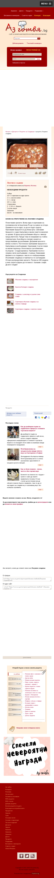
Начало (8, 131)
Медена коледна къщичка (32, 680)
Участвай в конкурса (34, 43)
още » (40, 446)
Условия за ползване (12, 796)
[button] (46, 3)
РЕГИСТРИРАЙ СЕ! (33, 50)
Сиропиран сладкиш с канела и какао (28, 309)
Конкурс (37, 15)
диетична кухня (16, 704)
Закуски (7, 813)
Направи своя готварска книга (28, 728)
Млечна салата (29, 707)
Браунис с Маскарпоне (31, 694)
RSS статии (9, 801)
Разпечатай (38, 413)
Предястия (8, 810)
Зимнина (8, 832)
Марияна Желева (30, 185)
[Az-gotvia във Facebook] (21, 856)
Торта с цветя (29, 713)
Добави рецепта (18, 43)
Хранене (14, 11)
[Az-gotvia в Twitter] (27, 856)
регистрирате (43, 502)
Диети (21, 11)
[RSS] (32, 856)
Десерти (15, 131)
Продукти (29, 11)
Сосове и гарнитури (12, 820)
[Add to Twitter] (39, 419)
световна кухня (16, 709)
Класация (46, 15)
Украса (7, 827)
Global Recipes (10, 848)
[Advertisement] (27, 98)
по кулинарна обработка (17, 694)
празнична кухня (16, 700)
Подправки (38, 11)
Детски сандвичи (30, 715)
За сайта (8, 787)
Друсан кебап (29, 678)
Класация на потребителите (15, 808)
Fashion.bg (35, 873)
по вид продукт (16, 688)
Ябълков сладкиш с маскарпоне (26, 279)
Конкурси (8, 789)
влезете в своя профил (14, 504)
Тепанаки (27, 709)
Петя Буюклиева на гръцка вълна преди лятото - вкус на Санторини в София (32, 451)
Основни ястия (10, 818)
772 (9, 173)
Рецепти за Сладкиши (27, 131)
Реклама (8, 792)
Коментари (22, 173)
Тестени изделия (11, 822)
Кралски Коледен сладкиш (24, 287)
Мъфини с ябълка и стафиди (33, 701)
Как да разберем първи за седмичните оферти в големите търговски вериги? (33, 428)
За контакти (9, 794)
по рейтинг (17, 674)
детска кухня (17, 714)
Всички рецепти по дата (13, 806)
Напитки (8, 829)
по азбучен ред (16, 679)
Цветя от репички (30, 711)
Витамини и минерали (11, 15)
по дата (19, 684)
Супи (7, 815)
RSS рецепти (9, 799)
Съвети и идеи (27, 15)
